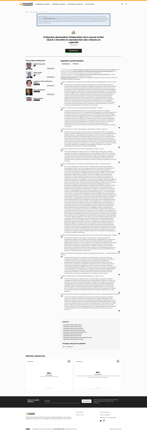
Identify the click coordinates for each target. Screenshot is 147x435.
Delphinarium (30, 361)
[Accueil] (26, 7)
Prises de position (34, 12)
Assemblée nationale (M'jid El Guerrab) (73, 339)
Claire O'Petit (38, 98)
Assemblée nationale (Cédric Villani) (72, 324)
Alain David (38, 72)
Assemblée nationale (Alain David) (72, 335)
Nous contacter (104, 412)
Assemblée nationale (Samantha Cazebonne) (74, 332)
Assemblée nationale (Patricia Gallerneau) (74, 330)
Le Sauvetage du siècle (49, 18)
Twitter (103, 423)
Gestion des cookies (115, 429)
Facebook (103, 420)
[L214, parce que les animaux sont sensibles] (28, 429)
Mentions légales (105, 415)
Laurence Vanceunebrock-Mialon (43, 82)
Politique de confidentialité (108, 417)
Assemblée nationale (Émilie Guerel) (72, 333)
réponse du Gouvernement (69, 77)
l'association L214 (59, 429)
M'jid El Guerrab (39, 64)
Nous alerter (79, 412)
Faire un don (80, 415)
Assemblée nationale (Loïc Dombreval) (73, 328)
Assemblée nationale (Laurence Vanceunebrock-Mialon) (77, 337)
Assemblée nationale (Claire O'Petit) (72, 326)
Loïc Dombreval (39, 90)
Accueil (27, 12)
